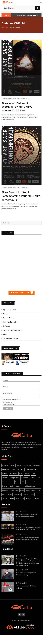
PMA (4, 494)
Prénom (5, 387)
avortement (27, 465)
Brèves (5, 314)
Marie (12, 486)
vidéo (17, 498)
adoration (5, 465)
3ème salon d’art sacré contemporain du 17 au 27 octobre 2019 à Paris (17, 107)
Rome (5, 334)
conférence (13, 473)
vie (23, 498)
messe (18, 486)
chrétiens (21, 469)
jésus (35, 482)
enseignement (14, 478)
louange (5, 486)
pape (22, 490)
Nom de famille (7, 393)
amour (19, 465)
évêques (36, 498)
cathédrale (5, 469)
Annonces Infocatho (9, 98)
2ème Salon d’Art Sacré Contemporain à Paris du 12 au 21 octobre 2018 (21, 196)
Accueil (5, 27)
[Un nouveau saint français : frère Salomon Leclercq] (8, 574)
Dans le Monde (8, 318)
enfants (4, 478)
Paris (38, 490)
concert (4, 473)
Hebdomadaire (9, 404)
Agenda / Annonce (9, 310)
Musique (5, 490)
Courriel (5, 380)
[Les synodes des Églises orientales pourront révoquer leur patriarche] (8, 539)
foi (3, 482)
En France (6, 326)
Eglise (34, 473)
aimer (13, 465)
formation (9, 482)
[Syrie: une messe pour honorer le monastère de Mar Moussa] (8, 516)
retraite (25, 494)
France (17, 482)
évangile (28, 498)
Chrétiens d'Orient (31, 469)
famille (33, 478)
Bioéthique (37, 465)
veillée (12, 498)
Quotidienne (8, 402)
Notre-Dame (14, 490)
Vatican (4, 498)
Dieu (20, 473)
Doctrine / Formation (10, 322)
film (39, 478)
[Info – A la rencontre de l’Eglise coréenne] (8, 587)
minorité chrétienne (29, 486)
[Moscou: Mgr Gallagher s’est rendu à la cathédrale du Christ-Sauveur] (8, 526)
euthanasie (24, 478)
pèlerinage (17, 494)
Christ (13, 469)
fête (23, 482)
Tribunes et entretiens (10, 338)
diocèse (26, 473)
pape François (30, 490)
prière (10, 494)
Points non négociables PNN (13, 330)
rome (32, 494)
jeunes (29, 482)
